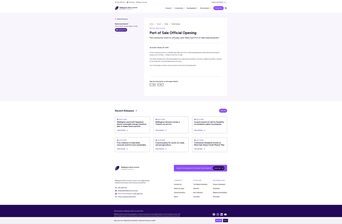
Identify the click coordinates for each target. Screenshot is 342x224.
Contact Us (218, 8)
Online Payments (179, 192)
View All (223, 110)
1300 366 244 (122, 187)
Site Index (216, 196)
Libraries (196, 188)
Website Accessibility (220, 192)
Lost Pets (196, 196)
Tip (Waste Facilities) (200, 184)
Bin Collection (198, 192)
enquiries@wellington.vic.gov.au (128, 190)
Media (166, 24)
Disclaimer (216, 188)
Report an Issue (179, 188)
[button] (218, 2)
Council (159, 24)
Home (151, 24)
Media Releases (176, 24)
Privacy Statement (219, 184)
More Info (218, 220)
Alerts (176, 196)
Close (225, 220)
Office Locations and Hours (127, 196)
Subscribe (217, 168)
